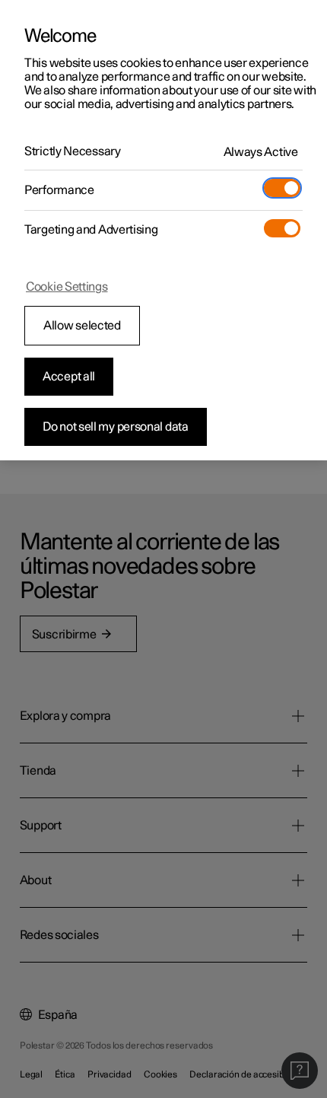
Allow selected (82, 326)
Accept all (69, 377)
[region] (163, 230)
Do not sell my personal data (116, 427)
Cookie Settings (67, 287)
